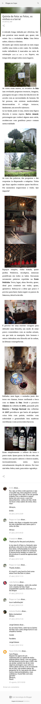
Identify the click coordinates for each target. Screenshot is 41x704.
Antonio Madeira (15, 611)
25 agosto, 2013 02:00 (17, 682)
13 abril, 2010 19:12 (16, 645)
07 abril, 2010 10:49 (16, 559)
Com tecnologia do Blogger (22, 697)
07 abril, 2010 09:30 (16, 533)
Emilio (11, 488)
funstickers (26, 701)
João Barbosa (14, 582)
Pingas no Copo (11, 3)
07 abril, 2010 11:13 (16, 576)
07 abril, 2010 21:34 (16, 619)
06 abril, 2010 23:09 (16, 514)
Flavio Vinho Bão (15, 651)
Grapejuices (13, 538)
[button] (3, 25)
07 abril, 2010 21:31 (16, 605)
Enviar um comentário (11, 687)
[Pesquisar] (38, 3)
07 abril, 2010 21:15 (16, 593)
